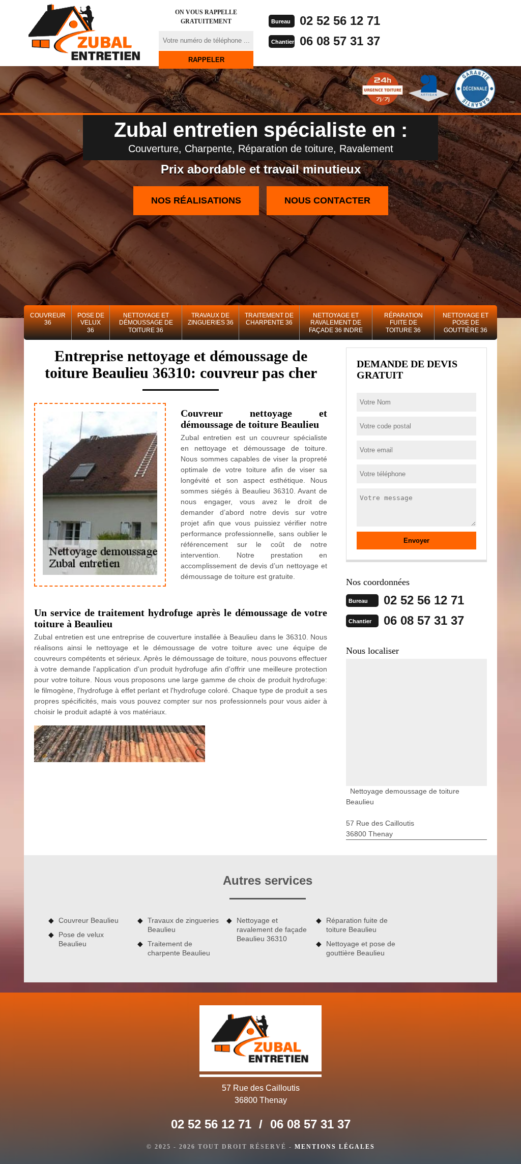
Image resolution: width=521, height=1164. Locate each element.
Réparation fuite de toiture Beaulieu (357, 925)
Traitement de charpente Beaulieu (179, 948)
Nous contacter (327, 200)
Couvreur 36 (48, 319)
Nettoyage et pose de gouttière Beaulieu (360, 948)
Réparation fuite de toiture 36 (403, 323)
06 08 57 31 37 (340, 41)
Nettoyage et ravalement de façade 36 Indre (336, 323)
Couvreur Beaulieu (89, 920)
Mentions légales (335, 1146)
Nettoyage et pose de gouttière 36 (465, 323)
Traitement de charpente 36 (269, 319)
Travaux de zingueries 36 (211, 319)
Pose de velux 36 (90, 323)
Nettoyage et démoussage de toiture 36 (146, 323)
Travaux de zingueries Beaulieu (183, 925)
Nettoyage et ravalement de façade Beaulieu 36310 (272, 929)
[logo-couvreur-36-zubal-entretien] (85, 33)
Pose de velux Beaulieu (81, 939)
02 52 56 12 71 (340, 20)
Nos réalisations (196, 200)
